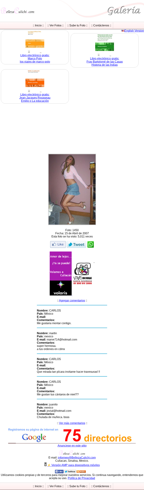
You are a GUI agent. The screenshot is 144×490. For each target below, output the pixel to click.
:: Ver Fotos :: (55, 25)
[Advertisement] (72, 129)
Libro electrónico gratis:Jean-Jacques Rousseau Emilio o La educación (34, 97)
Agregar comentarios (72, 300)
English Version (134, 30)
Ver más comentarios (72, 423)
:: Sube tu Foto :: (77, 25)
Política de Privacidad (81, 478)
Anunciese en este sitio (72, 445)
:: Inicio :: (38, 25)
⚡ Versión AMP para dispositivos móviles (73, 465)
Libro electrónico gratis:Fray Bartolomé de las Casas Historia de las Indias (105, 61)
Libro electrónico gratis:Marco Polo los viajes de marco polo (35, 58)
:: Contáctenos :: (101, 25)
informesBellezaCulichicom (77, 457)
